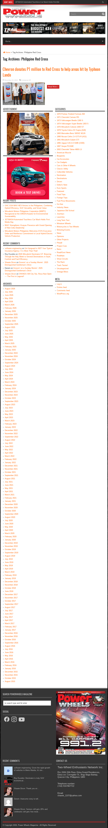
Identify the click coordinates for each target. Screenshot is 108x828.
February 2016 (10, 665)
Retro (59, 249)
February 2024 (10, 385)
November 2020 (11, 508)
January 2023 (10, 427)
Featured (60, 191)
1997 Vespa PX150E (65, 146)
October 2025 (10, 321)
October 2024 (10, 359)
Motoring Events (63, 230)
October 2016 (10, 639)
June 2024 (9, 372)
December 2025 (11, 314)
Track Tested (62, 265)
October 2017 (10, 601)
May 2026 (9, 298)
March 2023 (9, 421)
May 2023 (9, 414)
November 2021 (11, 469)
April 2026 (9, 301)
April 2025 (9, 340)
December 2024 (11, 353)
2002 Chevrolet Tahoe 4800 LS (69, 149)
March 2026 (9, 305)
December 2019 (11, 543)
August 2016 (10, 646)
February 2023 (10, 424)
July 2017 (9, 611)
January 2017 (10, 630)
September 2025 (11, 324)
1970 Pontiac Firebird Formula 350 (71, 114)
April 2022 (9, 453)
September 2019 (11, 553)
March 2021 (9, 495)
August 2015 (10, 681)
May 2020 (9, 527)
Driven (59, 182)
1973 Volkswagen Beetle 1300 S (70, 120)
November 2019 (11, 546)
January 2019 (10, 578)
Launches (61, 217)
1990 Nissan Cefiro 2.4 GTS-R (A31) (71, 136)
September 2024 (11, 363)
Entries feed (62, 287)
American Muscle (64, 153)
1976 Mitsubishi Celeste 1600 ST (70, 127)
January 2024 (10, 388)
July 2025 (9, 330)
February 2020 (10, 536)
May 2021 (9, 488)
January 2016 (10, 668)
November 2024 (11, 356)
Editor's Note (62, 185)
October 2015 (10, 678)
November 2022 (11, 433)
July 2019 (9, 559)
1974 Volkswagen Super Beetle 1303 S (72, 124)
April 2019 (9, 569)
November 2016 (11, 636)
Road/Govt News (64, 252)
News (59, 233)
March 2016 (9, 662)
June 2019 (9, 562)
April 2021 (9, 491)
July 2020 (9, 520)
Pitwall (59, 243)
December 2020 (11, 504)
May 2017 (9, 617)
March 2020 (9, 533)
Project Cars (62, 246)
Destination (61, 175)
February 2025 (10, 347)
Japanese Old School (65, 211)
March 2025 (9, 343)
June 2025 (9, 334)
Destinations (62, 178)
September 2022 (11, 437)
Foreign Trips (62, 198)
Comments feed (63, 290)
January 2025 (10, 350)
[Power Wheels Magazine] (24, 16)
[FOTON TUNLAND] (54, 33)
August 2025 (10, 327)
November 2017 (11, 598)
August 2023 (10, 405)
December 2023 (11, 392)
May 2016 (9, 656)
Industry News (62, 207)
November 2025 (11, 318)
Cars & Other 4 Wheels (66, 165)
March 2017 (9, 623)
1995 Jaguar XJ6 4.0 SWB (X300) (70, 143)
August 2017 (10, 607)
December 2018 (11, 582)
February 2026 (10, 308)
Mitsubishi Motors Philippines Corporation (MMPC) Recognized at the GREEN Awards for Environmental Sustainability (26, 213)
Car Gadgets (62, 162)
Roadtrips (61, 256)
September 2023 (11, 401)
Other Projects (63, 239)
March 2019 (9, 572)
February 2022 (10, 459)
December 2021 (11, 466)
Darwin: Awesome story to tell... (27, 799)
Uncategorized (62, 268)
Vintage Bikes (62, 272)
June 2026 (9, 295)
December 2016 (11, 633)
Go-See (60, 204)
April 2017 (9, 620)
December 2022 (11, 430)
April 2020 (9, 530)
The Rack (61, 262)
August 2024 (10, 366)
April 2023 (9, 417)
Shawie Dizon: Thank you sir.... (26, 788)
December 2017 (11, 594)
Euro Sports (62, 188)
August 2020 (10, 517)
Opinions (60, 236)
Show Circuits (62, 259)
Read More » (53, 87)
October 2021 (10, 472)
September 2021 (11, 475)
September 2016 (11, 643)
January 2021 (10, 501)
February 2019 (10, 575)
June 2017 (9, 614)
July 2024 (9, 369)
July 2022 (9, 443)
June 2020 (9, 524)
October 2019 (10, 549)
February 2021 (10, 498)
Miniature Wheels (64, 223)
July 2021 (9, 482)
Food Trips (61, 194)
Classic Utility (62, 169)
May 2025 (9, 337)
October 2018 (10, 588)
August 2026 (10, 289)
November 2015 (11, 675)
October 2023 (10, 398)
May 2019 (9, 565)
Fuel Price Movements (66, 201)
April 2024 (9, 379)
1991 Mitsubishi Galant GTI (68, 140)
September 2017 (11, 604)
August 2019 (10, 556)
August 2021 (10, 479)
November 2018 (11, 585)
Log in (59, 284)
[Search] (103, 14)
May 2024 (9, 376)
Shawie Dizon (10, 262)
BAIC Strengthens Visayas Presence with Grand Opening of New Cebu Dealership (46, 2)
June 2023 (9, 411)
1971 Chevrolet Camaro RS (68, 117)
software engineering (13, 248)
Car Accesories (63, 159)
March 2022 (9, 456)
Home (7, 52)
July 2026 (9, 292)
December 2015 (11, 672)
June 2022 (9, 446)
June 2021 (9, 485)
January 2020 (10, 540)
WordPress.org (63, 294)
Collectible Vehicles (65, 172)
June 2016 (9, 652)
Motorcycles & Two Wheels (68, 227)
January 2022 (10, 462)
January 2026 (10, 311)
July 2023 (9, 408)
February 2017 (10, 627)
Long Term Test (63, 220)
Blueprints (61, 156)
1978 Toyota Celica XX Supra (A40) (71, 130)
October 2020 (10, 511)
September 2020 (11, 514)
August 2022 (10, 440)
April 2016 (9, 659)
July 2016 (9, 649)
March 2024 (9, 382)
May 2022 (9, 450)
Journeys (60, 214)
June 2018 (9, 591)
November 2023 (11, 395)
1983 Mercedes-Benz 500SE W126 (71, 133)
